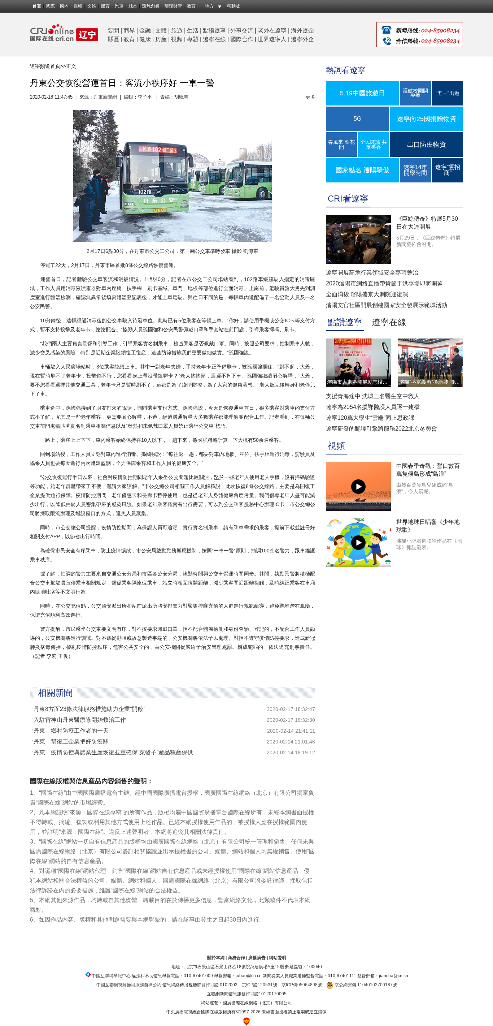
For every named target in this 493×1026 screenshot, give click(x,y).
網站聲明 (277, 957)
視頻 (78, 6)
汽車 (119, 6)
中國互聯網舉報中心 (111, 975)
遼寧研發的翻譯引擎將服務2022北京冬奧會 (381, 429)
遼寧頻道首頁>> (48, 66)
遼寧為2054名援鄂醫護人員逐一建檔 (373, 407)
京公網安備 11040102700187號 (365, 984)
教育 (191, 6)
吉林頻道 (64, 32)
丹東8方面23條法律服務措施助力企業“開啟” (89, 709)
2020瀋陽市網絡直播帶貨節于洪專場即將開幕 (384, 283)
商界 (129, 30)
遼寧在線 (214, 39)
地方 (209, 6)
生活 (192, 30)
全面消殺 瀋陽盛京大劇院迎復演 (367, 294)
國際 (50, 6)
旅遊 (177, 30)
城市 (132, 6)
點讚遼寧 (214, 30)
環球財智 (173, 6)
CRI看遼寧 (348, 198)
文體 (161, 30)
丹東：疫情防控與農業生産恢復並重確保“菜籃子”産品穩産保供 (113, 752)
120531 (265, 984)
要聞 (113, 30)
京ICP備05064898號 (302, 984)
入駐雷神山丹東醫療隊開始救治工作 (80, 720)
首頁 (36, 6)
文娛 (91, 6)
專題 (192, 39)
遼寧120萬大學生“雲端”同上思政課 (370, 418)
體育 (105, 6)
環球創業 (151, 6)
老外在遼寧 (272, 30)
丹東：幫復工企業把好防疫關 (71, 741)
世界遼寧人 (272, 39)
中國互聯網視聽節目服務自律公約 (128, 984)
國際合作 (241, 39)
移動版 (233, 6)
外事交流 (241, 30)
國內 (64, 6)
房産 (161, 39)
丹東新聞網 (105, 97)
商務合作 (236, 957)
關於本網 (215, 957)
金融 (145, 30)
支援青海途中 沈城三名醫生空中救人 (373, 396)
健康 (145, 39)
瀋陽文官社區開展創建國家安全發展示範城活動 (386, 305)
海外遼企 (302, 30)
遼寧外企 (302, 39)
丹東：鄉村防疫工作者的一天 (71, 731)
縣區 (113, 39)
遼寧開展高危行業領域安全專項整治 (372, 273)
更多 (310, 97)
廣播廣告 (257, 957)
